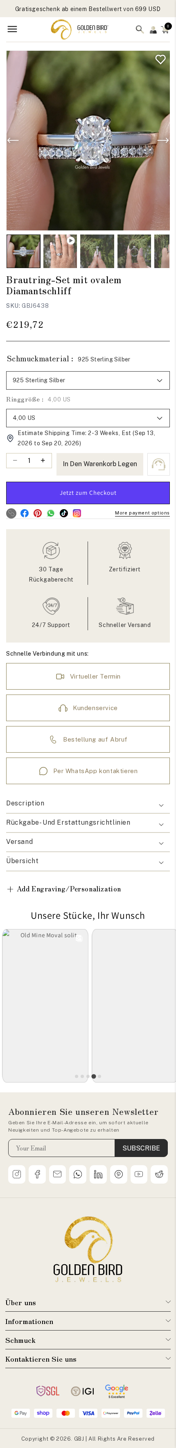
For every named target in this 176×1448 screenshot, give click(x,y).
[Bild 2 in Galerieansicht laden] (97, 251)
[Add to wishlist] (158, 57)
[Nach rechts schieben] (163, 140)
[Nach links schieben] (13, 140)
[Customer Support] (158, 464)
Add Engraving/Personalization (63, 889)
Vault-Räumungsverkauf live (88, 9)
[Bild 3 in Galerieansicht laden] (134, 251)
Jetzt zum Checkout (88, 492)
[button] (165, 29)
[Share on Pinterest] (37, 513)
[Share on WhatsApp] (50, 513)
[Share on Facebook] (24, 513)
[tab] (76, 1076)
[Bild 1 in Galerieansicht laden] (23, 251)
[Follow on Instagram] (77, 513)
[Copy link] (11, 513)
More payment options (142, 512)
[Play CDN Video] (60, 251)
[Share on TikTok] (64, 513)
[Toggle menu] (12, 30)
